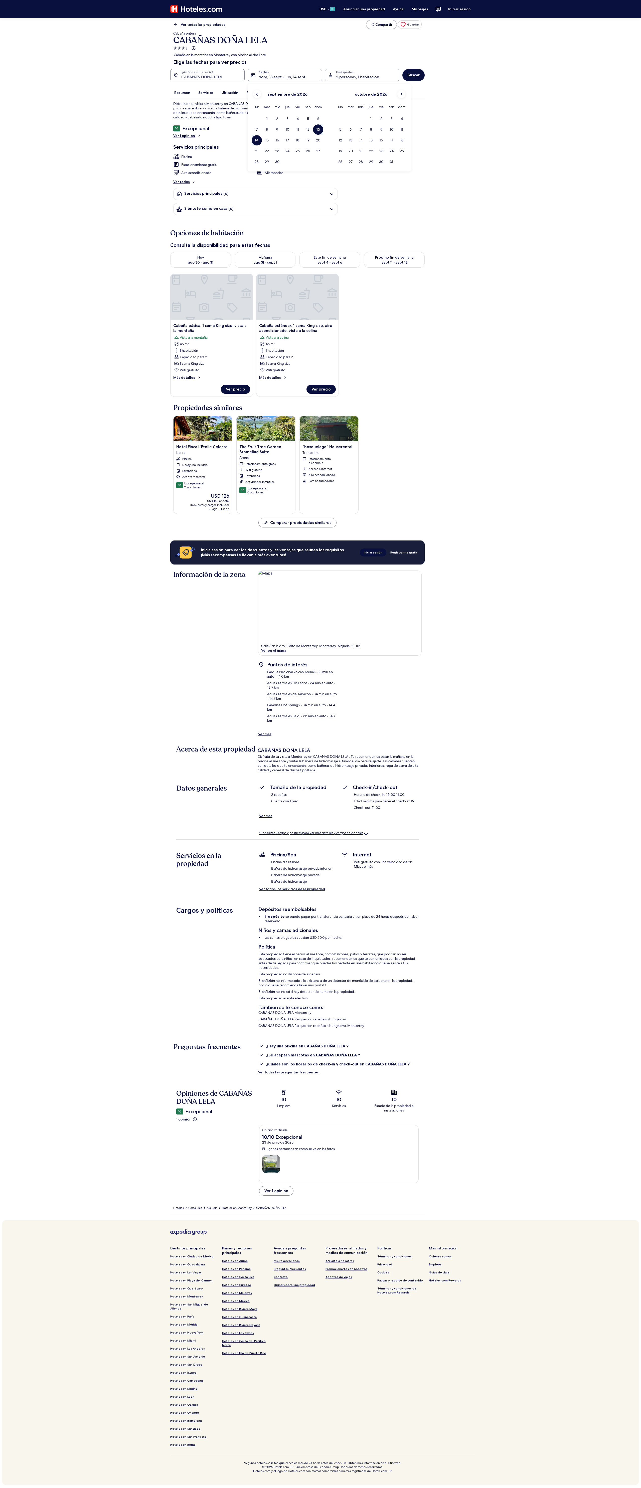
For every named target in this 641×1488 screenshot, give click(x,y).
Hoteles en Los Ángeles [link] (187, 1348)
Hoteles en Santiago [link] (185, 1428)
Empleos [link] (435, 1264)
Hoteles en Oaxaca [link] (184, 1404)
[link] (410, 24)
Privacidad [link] (384, 1264)
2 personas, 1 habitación (357, 77)
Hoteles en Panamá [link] (236, 1269)
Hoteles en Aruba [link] (235, 1261)
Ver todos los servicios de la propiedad (292, 889)
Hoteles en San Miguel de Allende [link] (189, 1306)
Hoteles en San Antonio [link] (187, 1356)
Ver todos (181, 181)
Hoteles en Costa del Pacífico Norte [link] (244, 1343)
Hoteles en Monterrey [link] (237, 1208)
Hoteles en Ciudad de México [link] (192, 1256)
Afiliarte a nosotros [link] (340, 1261)
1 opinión (184, 1119)
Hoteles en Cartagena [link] (186, 1380)
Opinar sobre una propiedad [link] (294, 1285)
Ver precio (235, 389)
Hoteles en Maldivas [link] (237, 1293)
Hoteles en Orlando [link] (184, 1412)
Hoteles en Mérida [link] (184, 1324)
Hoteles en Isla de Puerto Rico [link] (244, 1353)
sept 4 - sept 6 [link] (329, 262)
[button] (267, 119)
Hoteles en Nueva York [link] (186, 1332)
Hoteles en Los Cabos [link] (238, 1333)
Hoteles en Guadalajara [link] (187, 1264)
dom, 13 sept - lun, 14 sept (282, 77)
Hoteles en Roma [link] (183, 1444)
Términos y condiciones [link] (394, 1256)
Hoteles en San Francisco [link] (188, 1436)
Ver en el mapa (273, 650)
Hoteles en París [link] (182, 1316)
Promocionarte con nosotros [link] (346, 1269)
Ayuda (398, 9)
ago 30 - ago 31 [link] (200, 262)
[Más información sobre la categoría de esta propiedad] (193, 48)
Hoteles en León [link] (182, 1396)
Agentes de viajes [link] (339, 1277)
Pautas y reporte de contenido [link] (400, 1280)
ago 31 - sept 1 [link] (265, 262)
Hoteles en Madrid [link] (184, 1388)
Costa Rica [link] (195, 1208)
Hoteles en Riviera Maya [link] (239, 1309)
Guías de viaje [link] (439, 1272)
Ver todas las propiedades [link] (203, 24)
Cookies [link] (383, 1272)
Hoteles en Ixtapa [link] (183, 1372)
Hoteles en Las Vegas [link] (186, 1272)
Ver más (264, 734)
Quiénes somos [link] (440, 1256)
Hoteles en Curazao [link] (236, 1285)
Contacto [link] (281, 1277)
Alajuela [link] (212, 1208)
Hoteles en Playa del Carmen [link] (191, 1280)
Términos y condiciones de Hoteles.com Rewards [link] (396, 1290)
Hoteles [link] (178, 1208)
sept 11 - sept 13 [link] (394, 262)
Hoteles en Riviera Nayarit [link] (241, 1325)
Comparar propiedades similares (300, 522)
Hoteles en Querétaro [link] (186, 1288)
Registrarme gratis (404, 552)
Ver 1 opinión (184, 135)
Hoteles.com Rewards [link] (445, 1280)
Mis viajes (420, 9)
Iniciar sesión (459, 9)
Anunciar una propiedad (364, 9)
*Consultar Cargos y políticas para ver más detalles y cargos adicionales (311, 833)
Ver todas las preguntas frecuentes (288, 1072)
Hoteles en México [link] (236, 1301)
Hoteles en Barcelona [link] (186, 1420)
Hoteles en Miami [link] (183, 1340)
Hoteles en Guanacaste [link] (239, 1317)
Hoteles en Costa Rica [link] (238, 1277)
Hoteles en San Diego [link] (186, 1364)
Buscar (413, 75)
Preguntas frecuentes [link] (290, 1269)
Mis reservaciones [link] (287, 1261)
